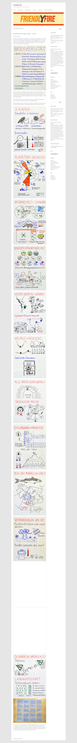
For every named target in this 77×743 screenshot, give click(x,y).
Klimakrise (43, 727)
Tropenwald (30, 729)
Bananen (37, 725)
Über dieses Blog (28, 9)
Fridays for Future (22, 727)
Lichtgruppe (52, 42)
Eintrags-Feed (53, 95)
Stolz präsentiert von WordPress (18, 738)
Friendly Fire (17, 5)
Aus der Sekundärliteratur (55, 82)
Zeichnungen (53, 88)
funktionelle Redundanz (28, 727)
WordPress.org (53, 98)
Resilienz (23, 729)
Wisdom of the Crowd (54, 87)
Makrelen (39, 728)
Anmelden (52, 94)
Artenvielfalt (29, 725)
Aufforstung (33, 725)
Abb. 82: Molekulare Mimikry (59, 61)
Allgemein (52, 79)
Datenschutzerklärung (49, 9)
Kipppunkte (39, 727)
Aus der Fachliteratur (54, 80)
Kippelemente (35, 727)
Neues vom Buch (53, 84)
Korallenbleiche (26, 728)
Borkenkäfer (41, 725)
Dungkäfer (17, 727)
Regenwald (20, 729)
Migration (42, 728)
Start (14, 9)
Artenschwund (25, 725)
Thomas (52, 62)
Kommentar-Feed (53, 97)
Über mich (34, 9)
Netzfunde (52, 83)
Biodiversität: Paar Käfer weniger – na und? (24, 33)
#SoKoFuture (17, 725)
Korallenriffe (31, 728)
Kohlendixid (19, 728)
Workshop (34, 729)
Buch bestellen (20, 9)
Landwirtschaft (35, 728)
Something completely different (33, 724)
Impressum (40, 9)
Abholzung (20, 725)
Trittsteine (26, 729)
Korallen (22, 728)
